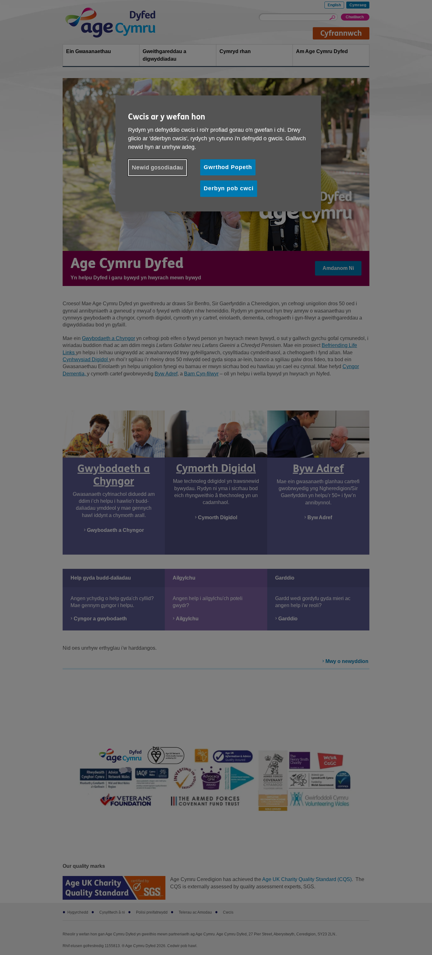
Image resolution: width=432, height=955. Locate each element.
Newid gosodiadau (157, 167)
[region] (218, 153)
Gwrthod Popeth (228, 167)
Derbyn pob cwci (229, 188)
